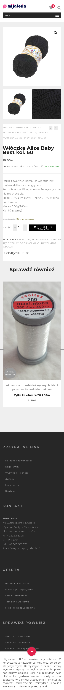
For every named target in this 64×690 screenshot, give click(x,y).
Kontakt (10, 491)
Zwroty (9, 478)
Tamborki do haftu (17, 601)
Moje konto (12, 485)
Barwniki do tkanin (17, 583)
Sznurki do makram (38, 389)
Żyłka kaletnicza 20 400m (32, 395)
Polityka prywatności (18, 460)
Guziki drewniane (16, 595)
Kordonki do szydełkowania (22, 648)
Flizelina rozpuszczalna (20, 607)
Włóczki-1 (9, 246)
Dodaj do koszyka (44, 228)
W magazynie (53, 166)
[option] (32, 344)
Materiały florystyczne (19, 589)
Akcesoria (32, 127)
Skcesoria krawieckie (18, 642)
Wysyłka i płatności (17, 472)
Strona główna (13, 127)
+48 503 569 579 (17, 544)
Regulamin (12, 466)
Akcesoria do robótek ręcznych (25, 132)
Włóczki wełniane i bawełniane (36, 243)
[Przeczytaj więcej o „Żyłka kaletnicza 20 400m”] (32, 300)
